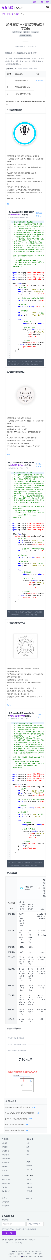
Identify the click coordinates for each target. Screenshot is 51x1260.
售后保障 (29, 1166)
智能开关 (4, 1143)
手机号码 (5, 1220)
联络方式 (29, 1183)
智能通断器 (5, 1151)
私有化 (4, 1198)
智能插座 (4, 1147)
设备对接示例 (6, 1183)
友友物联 (39, 81)
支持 (28, 1162)
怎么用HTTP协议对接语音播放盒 (18, 1119)
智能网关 (4, 1166)
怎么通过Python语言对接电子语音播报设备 (22, 1113)
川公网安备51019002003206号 (33, 1257)
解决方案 (30, 1139)
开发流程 (4, 1187)
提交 (10, 1233)
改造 (27, 1155)
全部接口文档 (39, 214)
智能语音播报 (6, 1159)
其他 (21, 1243)
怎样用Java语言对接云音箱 (16, 1124)
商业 (27, 1143)
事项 (27, 1220)
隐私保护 (20, 1254)
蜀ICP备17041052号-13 (34, 1254)
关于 (34, 2)
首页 (3, 14)
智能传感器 (5, 1162)
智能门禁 (4, 1170)
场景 (27, 1151)
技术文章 (10, 14)
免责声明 (29, 1187)
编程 (17, 14)
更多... (9, 204)
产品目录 (5, 1139)
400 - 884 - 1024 (12, 1243)
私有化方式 (5, 1202)
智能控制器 (5, 1155)
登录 (47, 2)
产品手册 (29, 1169)
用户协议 (29, 1191)
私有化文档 (5, 1206)
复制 (40, 222)
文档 (36, 364)
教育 (27, 1147)
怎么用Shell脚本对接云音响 (17, 1130)
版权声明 (11, 1254)
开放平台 (5, 1175)
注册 (42, 2)
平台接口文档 (6, 1191)
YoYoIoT (25, 1251)
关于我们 (29, 1179)
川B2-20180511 (13, 1257)
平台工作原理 (6, 1179)
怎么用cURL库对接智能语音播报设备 (20, 1107)
